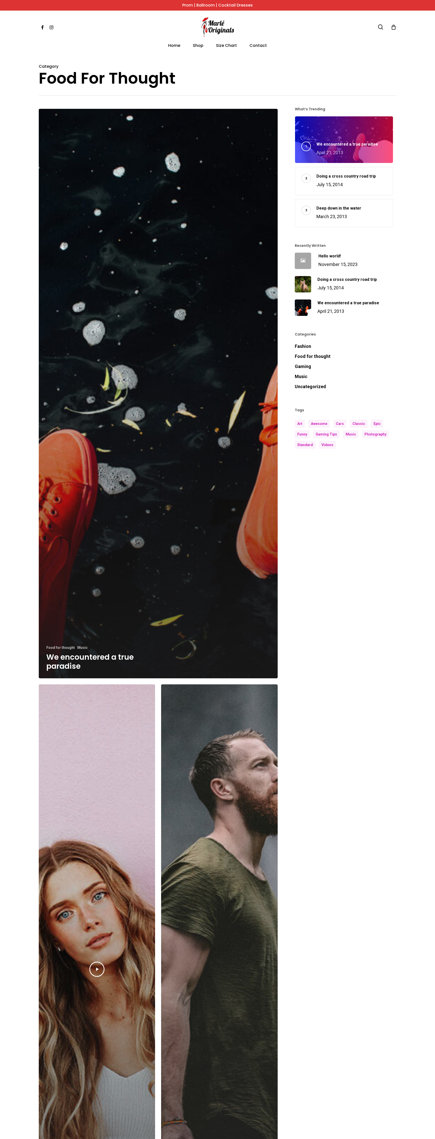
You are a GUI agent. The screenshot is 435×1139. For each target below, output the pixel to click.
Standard (305, 445)
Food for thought (60, 648)
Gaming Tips (326, 434)
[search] (381, 27)
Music (82, 648)
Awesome (319, 424)
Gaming (303, 366)
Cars (340, 424)
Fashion (303, 346)
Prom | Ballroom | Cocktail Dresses (217, 5)
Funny (302, 434)
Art (299, 424)
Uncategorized (310, 386)
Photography (375, 434)
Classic (358, 424)
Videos (327, 445)
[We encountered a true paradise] (158, 393)
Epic (377, 424)
